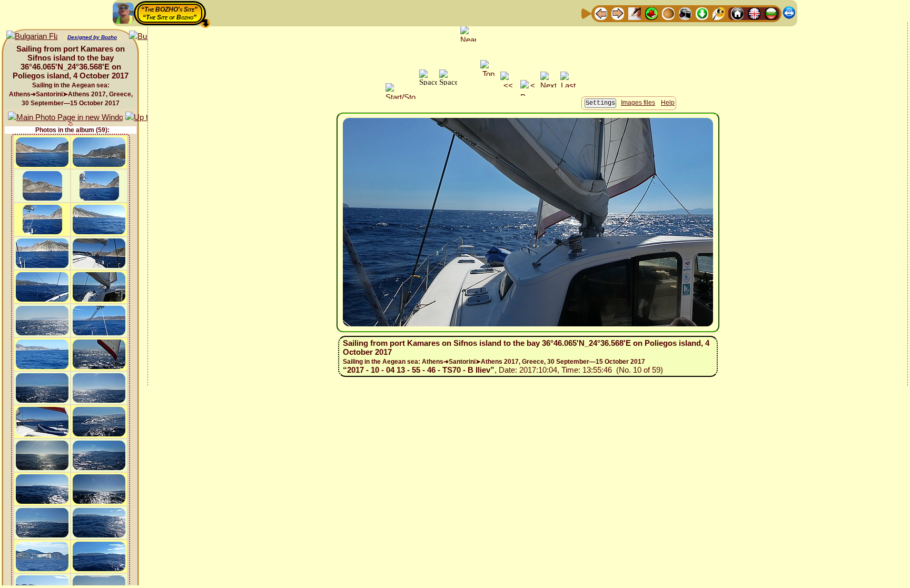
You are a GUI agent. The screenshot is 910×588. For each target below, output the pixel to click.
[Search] (719, 12)
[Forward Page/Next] (617, 12)
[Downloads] (702, 12)
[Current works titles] (668, 12)
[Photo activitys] (685, 12)
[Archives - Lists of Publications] (634, 12)
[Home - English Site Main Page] (754, 12)
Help (668, 102)
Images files (638, 102)
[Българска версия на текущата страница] (31, 37)
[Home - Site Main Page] (737, 12)
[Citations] (651, 12)
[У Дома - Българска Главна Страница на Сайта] (771, 12)
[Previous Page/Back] (601, 12)
